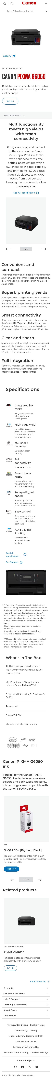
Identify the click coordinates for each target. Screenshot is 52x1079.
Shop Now (11, 869)
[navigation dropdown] (46, 3)
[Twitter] (29, 1067)
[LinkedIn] (22, 1067)
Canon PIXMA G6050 (12, 115)
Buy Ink (10, 101)
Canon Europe (25, 1060)
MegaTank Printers (12, 68)
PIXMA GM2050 (14, 952)
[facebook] (15, 1067)
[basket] (4, 3)
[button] (8, 249)
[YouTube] (37, 1067)
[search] (11, 3)
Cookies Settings (39, 1052)
